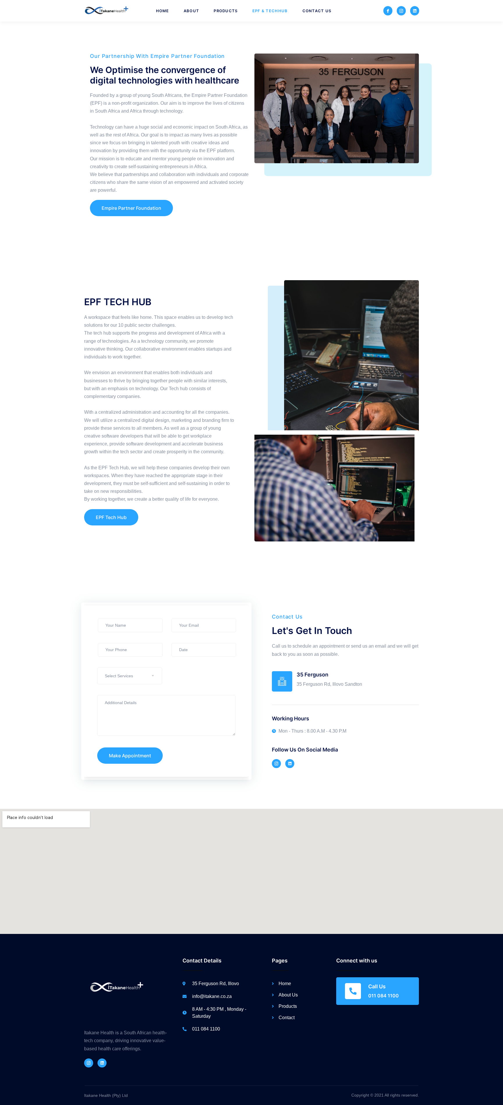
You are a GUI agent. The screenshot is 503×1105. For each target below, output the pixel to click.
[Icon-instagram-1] (401, 10)
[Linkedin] (414, 10)
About (191, 10)
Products (226, 10)
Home (162, 10)
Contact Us (317, 10)
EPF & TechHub (270, 10)
